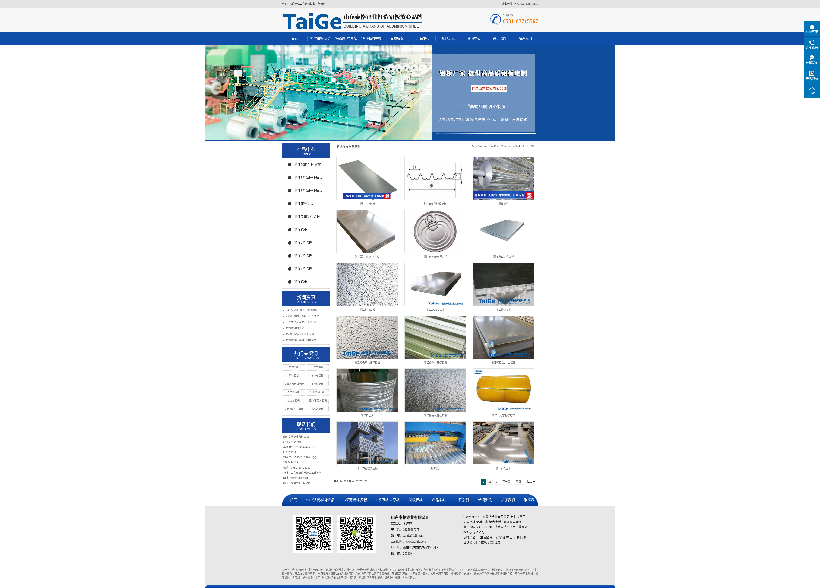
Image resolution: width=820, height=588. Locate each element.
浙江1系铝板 (303, 269)
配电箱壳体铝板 (318, 400)
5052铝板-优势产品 (320, 500)
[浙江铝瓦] (435, 443)
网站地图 (519, 3)
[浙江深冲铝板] (367, 178)
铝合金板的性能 (295, 328)
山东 (513, 537)
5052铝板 (294, 367)
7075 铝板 (294, 400)
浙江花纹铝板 (303, 203)
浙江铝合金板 (503, 468)
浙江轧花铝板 (367, 309)
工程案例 (462, 500)
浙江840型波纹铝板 (435, 203)
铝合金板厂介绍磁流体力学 (301, 340)
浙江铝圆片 (367, 415)
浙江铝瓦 (435, 468)
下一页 (506, 481)
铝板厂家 (482, 522)
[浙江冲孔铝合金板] (367, 443)
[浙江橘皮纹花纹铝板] (435, 390)
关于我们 (499, 38)
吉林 (506, 537)
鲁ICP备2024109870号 (477, 527)
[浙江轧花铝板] (367, 284)
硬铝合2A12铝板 (293, 409)
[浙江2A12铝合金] (435, 284)
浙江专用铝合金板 (307, 216)
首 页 (493, 146)
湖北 (520, 537)
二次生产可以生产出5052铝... (302, 322)
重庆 (484, 542)
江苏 (498, 542)
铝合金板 (495, 522)
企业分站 (507, 3)
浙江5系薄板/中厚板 (308, 177)
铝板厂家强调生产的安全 (300, 334)
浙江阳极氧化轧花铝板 (367, 362)
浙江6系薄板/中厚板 (308, 190)
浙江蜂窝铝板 (503, 309)
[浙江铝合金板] (503, 443)
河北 (477, 542)
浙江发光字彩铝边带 (503, 415)
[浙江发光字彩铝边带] (503, 390)
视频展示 (448, 38)
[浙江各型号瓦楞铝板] (435, 337)
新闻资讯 (485, 500)
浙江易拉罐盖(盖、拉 (435, 256)
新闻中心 (474, 38)
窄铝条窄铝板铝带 (294, 384)
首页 (294, 38)
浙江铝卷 (300, 229)
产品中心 (422, 38)
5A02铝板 (318, 384)
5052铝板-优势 (320, 38)
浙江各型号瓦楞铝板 (435, 362)
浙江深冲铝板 (367, 203)
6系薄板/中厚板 (371, 38)
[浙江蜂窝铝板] (503, 284)
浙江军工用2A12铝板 (367, 256)
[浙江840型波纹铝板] (435, 178)
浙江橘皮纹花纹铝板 (435, 415)
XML (535, 3)
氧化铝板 (294, 375)
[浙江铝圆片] (367, 390)
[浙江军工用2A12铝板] (367, 231)
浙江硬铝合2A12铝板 (503, 362)
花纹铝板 (397, 38)
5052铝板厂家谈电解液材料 (302, 310)
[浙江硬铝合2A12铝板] (503, 337)
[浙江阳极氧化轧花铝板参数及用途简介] (367, 337)
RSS (528, 3)
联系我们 (525, 38)
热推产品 (469, 537)
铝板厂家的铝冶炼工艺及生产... (303, 316)
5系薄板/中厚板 (346, 38)
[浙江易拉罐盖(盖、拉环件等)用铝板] (435, 231)
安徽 (491, 542)
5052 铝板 (294, 392)
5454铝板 (318, 409)
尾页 (518, 481)
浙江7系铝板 (303, 243)
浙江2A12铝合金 (435, 309)
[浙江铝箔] (503, 178)
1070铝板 (318, 367)
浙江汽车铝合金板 (503, 256)
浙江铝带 (300, 282)
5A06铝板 (318, 375)
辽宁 (499, 537)
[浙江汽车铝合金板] (503, 231)
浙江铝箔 (503, 203)
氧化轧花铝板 (318, 392)
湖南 (470, 542)
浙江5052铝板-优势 (307, 164)
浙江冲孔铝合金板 (367, 468)
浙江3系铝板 (303, 256)
